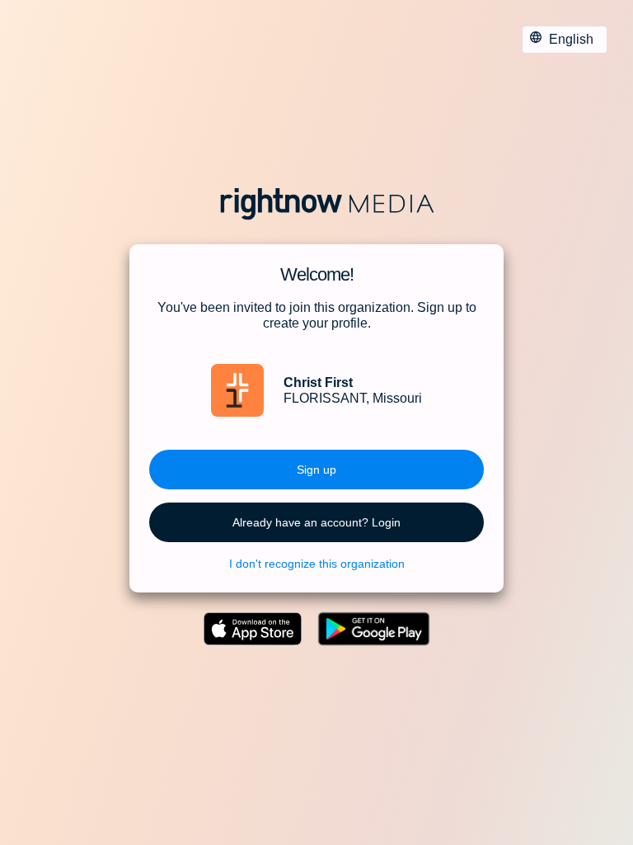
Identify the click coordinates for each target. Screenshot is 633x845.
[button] (316, 469)
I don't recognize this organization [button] (317, 563)
